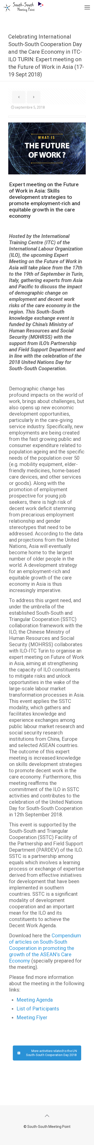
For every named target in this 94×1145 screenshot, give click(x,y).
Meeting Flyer (32, 1017)
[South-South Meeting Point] (22, 6)
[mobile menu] (87, 7)
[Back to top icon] (47, 1115)
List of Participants (38, 1009)
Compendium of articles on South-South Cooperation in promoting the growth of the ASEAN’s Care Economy (45, 948)
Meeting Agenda (35, 1000)
